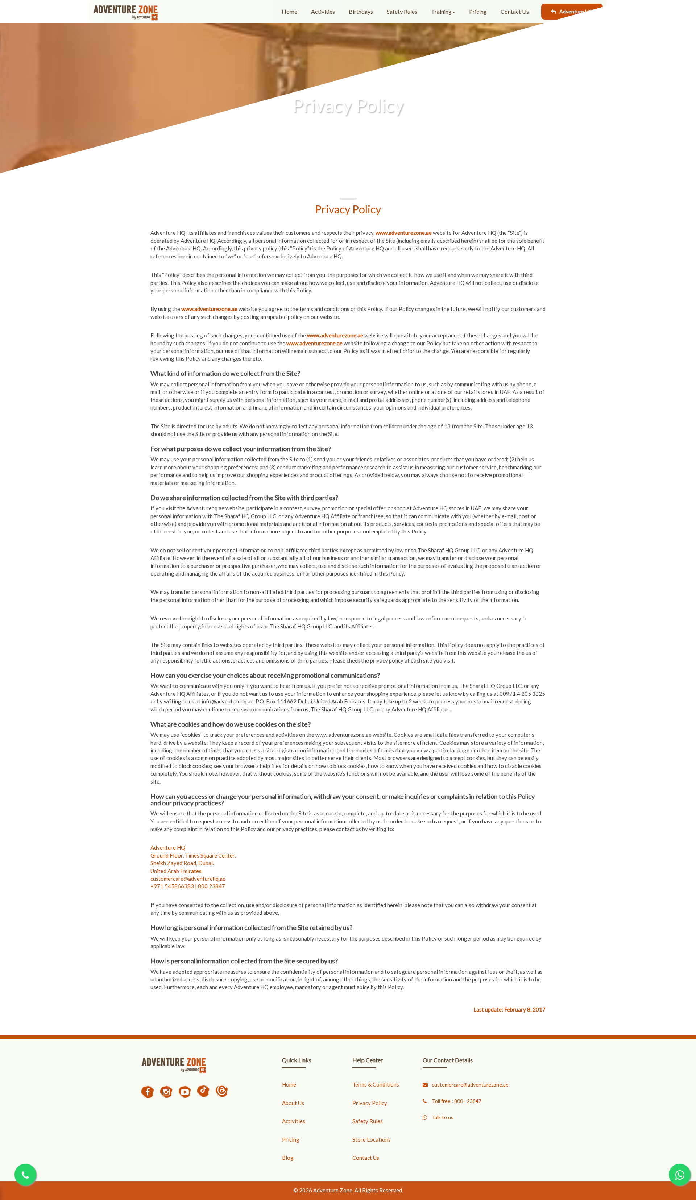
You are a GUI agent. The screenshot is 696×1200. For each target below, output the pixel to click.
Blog (288, 1157)
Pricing (290, 1139)
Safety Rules (367, 1121)
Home (289, 1084)
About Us (293, 1103)
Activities (293, 1121)
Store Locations (371, 1139)
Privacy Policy (369, 1103)
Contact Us (365, 1157)
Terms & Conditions (375, 1084)
